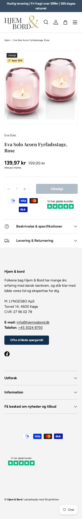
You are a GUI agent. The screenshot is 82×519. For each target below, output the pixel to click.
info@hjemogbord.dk (33, 322)
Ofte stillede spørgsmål (26, 340)
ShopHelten (52, 499)
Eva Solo (10, 135)
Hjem (7, 40)
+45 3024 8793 (30, 327)
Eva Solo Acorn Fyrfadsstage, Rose (31, 40)
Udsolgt (57, 189)
